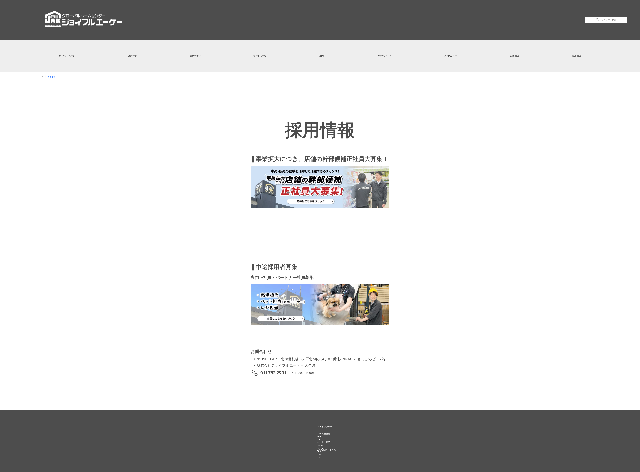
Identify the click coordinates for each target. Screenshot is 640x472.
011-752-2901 (273, 372)
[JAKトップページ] (42, 77)
